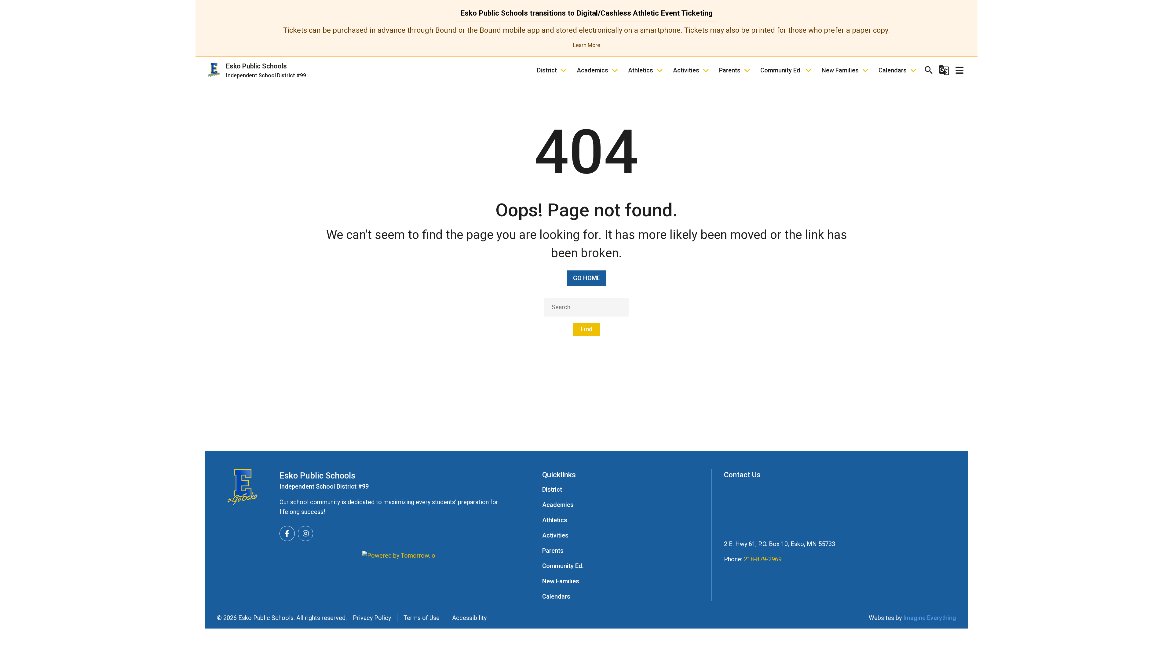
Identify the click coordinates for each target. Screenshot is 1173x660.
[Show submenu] (564, 70)
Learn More (586, 45)
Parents (729, 70)
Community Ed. (781, 70)
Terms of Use (422, 618)
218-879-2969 (763, 559)
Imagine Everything (929, 618)
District (547, 70)
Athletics (640, 70)
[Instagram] (305, 533)
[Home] (242, 487)
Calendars (893, 70)
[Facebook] (287, 533)
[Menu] (960, 70)
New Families (840, 70)
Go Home (586, 278)
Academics (592, 70)
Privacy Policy (372, 618)
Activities (686, 70)
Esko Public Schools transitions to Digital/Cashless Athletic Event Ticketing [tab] (586, 13)
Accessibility (469, 618)
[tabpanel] (586, 37)
